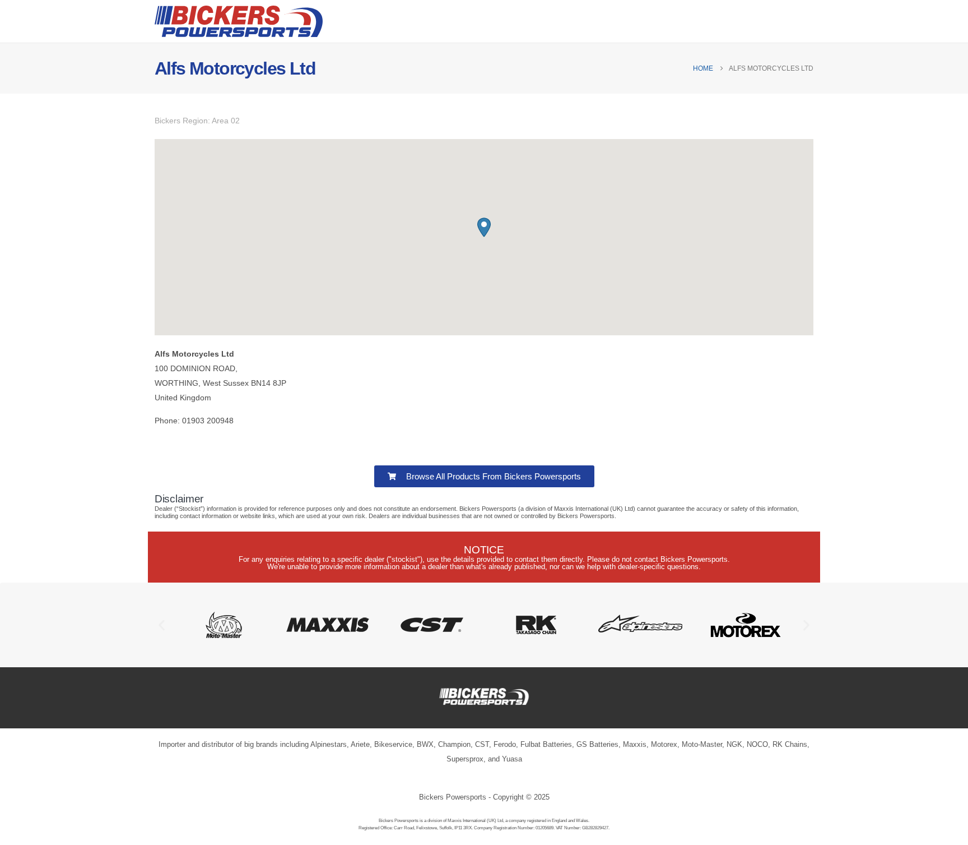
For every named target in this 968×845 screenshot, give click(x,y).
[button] (484, 227)
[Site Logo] (239, 21)
